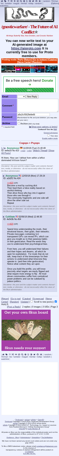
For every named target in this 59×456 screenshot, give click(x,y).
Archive (29, 123)
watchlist (4, 6)
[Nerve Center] (24, 62)
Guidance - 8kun (13, 437)
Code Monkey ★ (34, 429)
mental (24, 3)
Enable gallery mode (50, 138)
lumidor (8, 3)
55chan (54, 1)
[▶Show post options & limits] (43, 127)
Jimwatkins (36, 437)
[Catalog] (52, 59)
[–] (2, 148)
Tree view (54, 136)
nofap (30, 3)
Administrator (25, 437)
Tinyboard (19, 420)
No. (14, 150)
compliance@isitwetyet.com (46, 446)
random (46, 1)
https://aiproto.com (26, 48)
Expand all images (51, 133)
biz (2, 3)
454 (19, 219)
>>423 (10, 183)
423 (17, 150)
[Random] (37, 62)
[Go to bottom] (40, 59)
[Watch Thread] (40, 150)
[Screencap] (38, 298)
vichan (27, 420)
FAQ (55, 129)
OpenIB (41, 420)
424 (18, 178)
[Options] (55, 3)
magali (16, 3)
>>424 (22, 151)
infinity (33, 420)
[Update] (25, 302)
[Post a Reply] (14, 307)
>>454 (29, 151)
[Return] (28, 59)
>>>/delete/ (29, 452)
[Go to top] (15, 298)
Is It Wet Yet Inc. (29, 453)
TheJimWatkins (47, 437)
